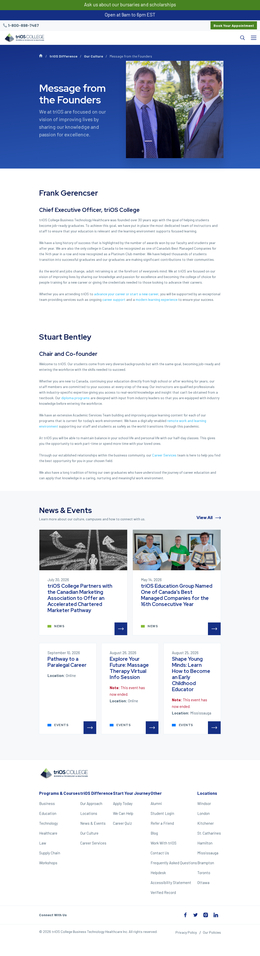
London (203, 813)
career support (113, 299)
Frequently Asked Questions (174, 862)
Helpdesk (158, 872)
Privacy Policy (186, 932)
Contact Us (160, 853)
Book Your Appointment (234, 25)
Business (47, 803)
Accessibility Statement (171, 882)
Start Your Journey (131, 793)
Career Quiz (122, 823)
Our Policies (212, 932)
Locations (88, 813)
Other (156, 793)
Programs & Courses (59, 793)
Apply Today (123, 803)
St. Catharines (209, 833)
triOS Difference (63, 56)
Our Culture (93, 56)
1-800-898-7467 (23, 25)
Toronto (203, 872)
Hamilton (205, 843)
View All (205, 517)
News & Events (93, 823)
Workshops (48, 862)
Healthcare (48, 833)
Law (42, 843)
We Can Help (123, 813)
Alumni (156, 803)
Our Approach (91, 803)
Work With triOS (163, 843)
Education (47, 813)
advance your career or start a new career (126, 294)
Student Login (162, 813)
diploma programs (75, 398)
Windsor (204, 803)
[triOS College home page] (24, 38)
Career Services (164, 455)
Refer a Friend (162, 823)
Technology (48, 823)
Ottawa (203, 882)
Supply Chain (49, 853)
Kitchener (205, 823)
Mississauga (207, 853)
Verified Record (163, 892)
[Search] (147, 38)
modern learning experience (156, 299)
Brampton (205, 862)
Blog (154, 833)
